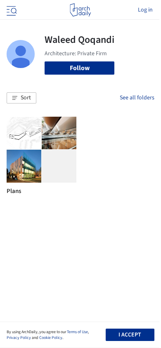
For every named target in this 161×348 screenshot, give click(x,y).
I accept (129, 335)
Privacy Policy (19, 338)
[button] (21, 98)
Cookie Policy (50, 338)
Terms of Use (77, 332)
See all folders (137, 98)
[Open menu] (11, 10)
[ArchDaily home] (80, 9)
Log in (145, 10)
